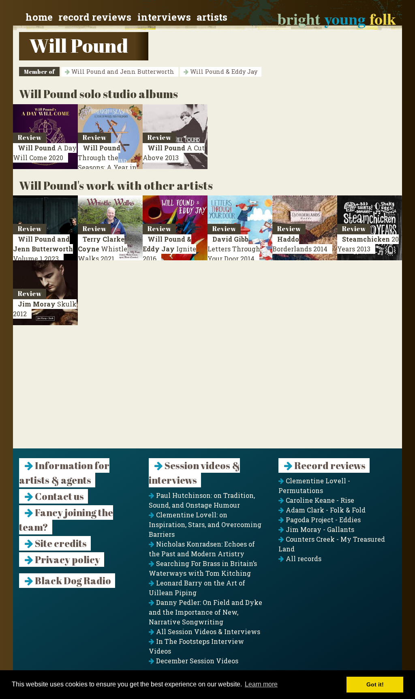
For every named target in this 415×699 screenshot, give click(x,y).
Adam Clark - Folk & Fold (325, 510)
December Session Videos (196, 660)
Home (39, 17)
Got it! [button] (375, 684)
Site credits (60, 543)
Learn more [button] (261, 684)
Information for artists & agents (64, 473)
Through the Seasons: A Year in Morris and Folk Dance (107, 167)
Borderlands (299, 244)
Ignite (169, 249)
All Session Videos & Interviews (207, 631)
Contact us (58, 496)
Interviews (164, 17)
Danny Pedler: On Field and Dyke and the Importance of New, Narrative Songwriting (205, 612)
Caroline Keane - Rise (319, 500)
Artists (212, 17)
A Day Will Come (45, 153)
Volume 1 (43, 249)
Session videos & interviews (194, 473)
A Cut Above (174, 153)
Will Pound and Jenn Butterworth (122, 71)
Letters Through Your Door (234, 249)
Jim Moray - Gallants (319, 529)
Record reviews (94, 17)
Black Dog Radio (72, 580)
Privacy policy (66, 559)
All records (302, 558)
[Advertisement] (207, 391)
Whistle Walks (102, 249)
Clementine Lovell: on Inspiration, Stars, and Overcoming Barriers (205, 524)
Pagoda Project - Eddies (322, 519)
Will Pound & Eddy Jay (222, 71)
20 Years (368, 244)
